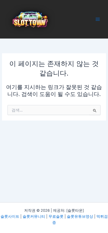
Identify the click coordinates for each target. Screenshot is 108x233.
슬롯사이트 (10, 216)
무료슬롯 (56, 216)
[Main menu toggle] (97, 19)
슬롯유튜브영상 (80, 216)
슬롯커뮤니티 (34, 216)
